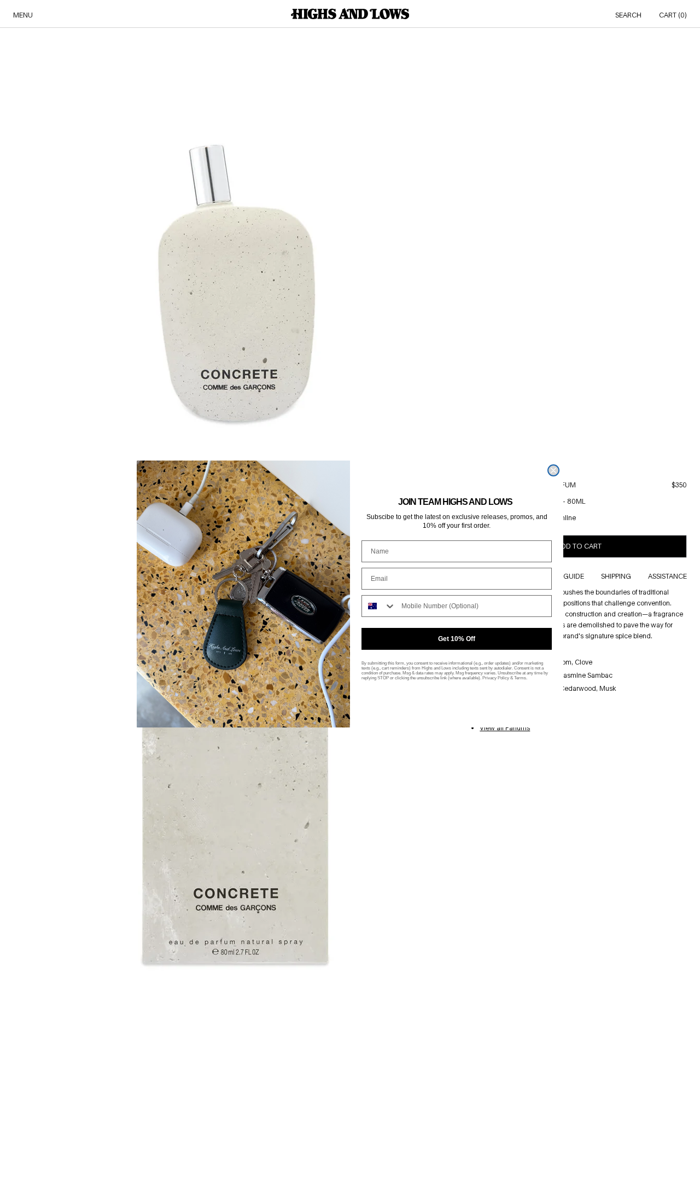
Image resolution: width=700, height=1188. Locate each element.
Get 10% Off (456, 639)
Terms (520, 677)
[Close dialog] (553, 470)
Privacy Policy (495, 677)
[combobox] (379, 606)
